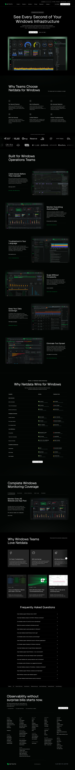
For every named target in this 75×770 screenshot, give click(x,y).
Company (47, 4)
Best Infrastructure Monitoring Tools (62, 732)
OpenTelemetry (21, 744)
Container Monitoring (47, 740)
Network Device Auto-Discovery (24, 756)
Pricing (35, 4)
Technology (46, 726)
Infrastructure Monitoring (48, 739)
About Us (58, 738)
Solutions (30, 4)
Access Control (34, 734)
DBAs (33, 721)
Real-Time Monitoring (42, 686)
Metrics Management (22, 740)
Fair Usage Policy (60, 748)
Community (59, 729)
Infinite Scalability (22, 736)
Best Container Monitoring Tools (62, 734)
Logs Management (22, 741)
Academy (58, 723)
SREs (33, 720)
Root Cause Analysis (22, 724)
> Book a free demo (65, 4)
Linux (45, 733)
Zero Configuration (22, 731)
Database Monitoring (47, 741)
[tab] (11, 493)
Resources (41, 4)
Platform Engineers (35, 724)
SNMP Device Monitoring (23, 754)
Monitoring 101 (59, 726)
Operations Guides (60, 724)
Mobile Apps (9, 727)
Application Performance (48, 743)
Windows (9, 686)
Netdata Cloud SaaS (10, 723)
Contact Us (59, 744)
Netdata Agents (9, 720)
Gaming (45, 723)
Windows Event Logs (34, 686)
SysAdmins (34, 723)
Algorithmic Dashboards (23, 733)
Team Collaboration (35, 736)
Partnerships (9, 740)
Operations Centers (35, 726)
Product (18, 4)
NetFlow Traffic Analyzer (23, 751)
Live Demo (57, 4)
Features (24, 4)
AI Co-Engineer (21, 720)
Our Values (58, 740)
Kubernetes (46, 730)
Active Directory (26, 686)
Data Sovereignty (35, 737)
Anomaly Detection (51, 686)
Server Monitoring (58, 686)
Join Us (58, 742)
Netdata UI (8, 726)
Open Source (59, 741)
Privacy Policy (59, 747)
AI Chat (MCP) (21, 723)
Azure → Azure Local (47, 744)
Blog (57, 721)
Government (46, 724)
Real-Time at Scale (22, 734)
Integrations (9, 730)
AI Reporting (21, 721)
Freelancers (34, 729)
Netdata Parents (9, 721)
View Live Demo (42, 32)
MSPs (33, 730)
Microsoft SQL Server (19, 686)
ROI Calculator (9, 737)
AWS (45, 731)
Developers (34, 727)
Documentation (59, 720)
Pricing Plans (9, 736)
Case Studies (34, 743)
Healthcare (46, 721)
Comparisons (59, 730)
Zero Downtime (34, 739)
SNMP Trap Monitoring (23, 753)
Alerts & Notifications (22, 743)
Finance (45, 720)
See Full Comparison (37, 461)
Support (58, 727)
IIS (13, 686)
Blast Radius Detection (23, 726)
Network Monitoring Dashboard (24, 749)
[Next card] (66, 558)
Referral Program (9, 743)
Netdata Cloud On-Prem (11, 724)
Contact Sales (9, 739)
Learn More (10, 515)
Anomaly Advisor (22, 727)
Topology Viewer (22, 750)
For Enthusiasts (9, 741)
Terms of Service (59, 745)
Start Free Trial (33, 32)
